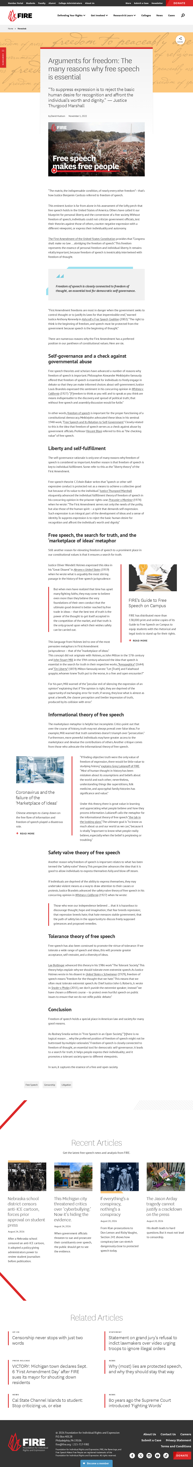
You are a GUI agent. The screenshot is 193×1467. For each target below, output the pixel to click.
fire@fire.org (63, 1444)
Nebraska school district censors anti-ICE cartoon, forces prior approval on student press (26, 1211)
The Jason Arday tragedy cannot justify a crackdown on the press (164, 1206)
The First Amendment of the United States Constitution (81, 239)
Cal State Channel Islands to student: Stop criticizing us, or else (47, 1402)
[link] (21, 15)
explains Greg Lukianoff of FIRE (120, 766)
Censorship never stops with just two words (47, 1340)
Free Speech (32, 1084)
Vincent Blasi (94, 431)
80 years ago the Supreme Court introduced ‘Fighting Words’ (140, 1402)
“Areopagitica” (126, 664)
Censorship (49, 1084)
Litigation (66, 1084)
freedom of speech (78, 413)
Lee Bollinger (56, 965)
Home (10, 28)
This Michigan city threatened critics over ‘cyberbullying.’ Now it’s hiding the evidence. (72, 1209)
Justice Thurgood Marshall (116, 491)
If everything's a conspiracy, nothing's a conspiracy (114, 1206)
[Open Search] (183, 15)
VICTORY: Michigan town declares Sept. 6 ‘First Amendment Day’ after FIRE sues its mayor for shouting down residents (49, 1374)
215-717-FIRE (81, 1444)
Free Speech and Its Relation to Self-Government (93, 422)
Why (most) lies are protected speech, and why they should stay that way (145, 1368)
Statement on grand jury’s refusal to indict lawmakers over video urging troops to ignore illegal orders (143, 1343)
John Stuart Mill (63, 660)
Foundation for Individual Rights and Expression (92, 1432)
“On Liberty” (60, 669)
